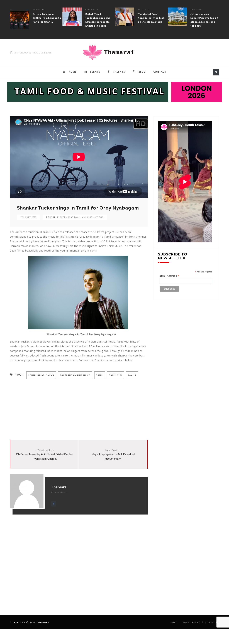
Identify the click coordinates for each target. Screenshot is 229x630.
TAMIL (99, 375)
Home (173, 622)
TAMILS (132, 375)
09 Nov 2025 (91, 9)
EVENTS (94, 71)
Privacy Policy (191, 622)
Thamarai (59, 486)
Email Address (169, 275)
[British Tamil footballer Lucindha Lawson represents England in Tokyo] (72, 17)
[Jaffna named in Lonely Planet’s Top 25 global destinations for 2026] (177, 17)
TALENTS (118, 71)
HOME (72, 71)
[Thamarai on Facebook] (53, 503)
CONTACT (159, 71)
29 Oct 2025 (144, 9)
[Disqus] (79, 559)
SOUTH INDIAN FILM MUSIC (75, 375)
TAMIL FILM (115, 375)
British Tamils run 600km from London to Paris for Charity (47, 18)
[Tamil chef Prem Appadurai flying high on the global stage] (124, 17)
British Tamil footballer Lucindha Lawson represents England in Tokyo (97, 20)
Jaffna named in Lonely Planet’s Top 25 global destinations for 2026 (204, 20)
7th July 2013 (28, 217)
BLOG (141, 71)
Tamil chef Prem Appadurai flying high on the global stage (151, 18)
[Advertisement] (79, 406)
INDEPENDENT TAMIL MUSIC (73, 217)
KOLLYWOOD (96, 217)
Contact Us (212, 622)
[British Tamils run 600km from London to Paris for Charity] (19, 18)
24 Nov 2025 (39, 9)
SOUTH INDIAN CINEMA (41, 375)
